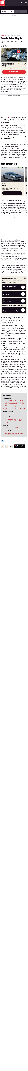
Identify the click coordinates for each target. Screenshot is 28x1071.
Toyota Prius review (9, 413)
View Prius (12, 193)
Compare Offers (14, 72)
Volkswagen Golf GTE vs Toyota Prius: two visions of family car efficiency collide (15, 401)
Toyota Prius (7, 117)
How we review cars (6, 68)
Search (16, 3)
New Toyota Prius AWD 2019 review (13, 427)
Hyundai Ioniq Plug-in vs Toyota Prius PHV (15, 408)
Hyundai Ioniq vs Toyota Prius (12, 406)
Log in (21, 3)
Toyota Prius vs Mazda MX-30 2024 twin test (14, 404)
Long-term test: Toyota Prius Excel (13, 419)
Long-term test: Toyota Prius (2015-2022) (14, 421)
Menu (26, 3)
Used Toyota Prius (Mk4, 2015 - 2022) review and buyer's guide (14, 434)
